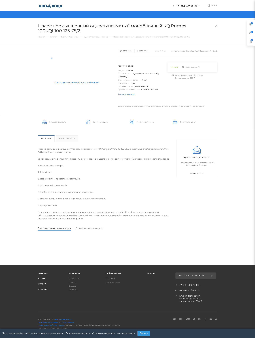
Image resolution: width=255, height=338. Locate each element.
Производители (113, 282)
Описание (46, 139)
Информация (113, 273)
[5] (165, 51)
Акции (41, 278)
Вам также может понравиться (54, 228)
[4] (162, 51)
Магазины (110, 278)
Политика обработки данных (51, 325)
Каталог (43, 273)
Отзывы (72, 286)
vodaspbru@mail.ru (189, 290)
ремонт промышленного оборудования (56, 322)
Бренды (42, 289)
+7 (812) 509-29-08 (186, 6)
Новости (72, 282)
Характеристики (67, 139)
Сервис (151, 273)
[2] (158, 51)
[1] (156, 51)
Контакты (73, 290)
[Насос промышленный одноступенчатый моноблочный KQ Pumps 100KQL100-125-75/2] (76, 82)
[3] (160, 51)
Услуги (42, 284)
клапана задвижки (63, 319)
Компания (74, 273)
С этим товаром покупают (89, 228)
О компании (74, 278)
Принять (144, 333)
